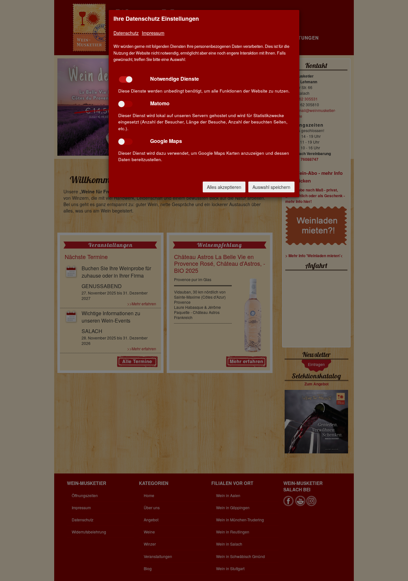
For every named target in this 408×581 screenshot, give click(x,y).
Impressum (153, 33)
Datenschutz (126, 33)
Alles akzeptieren (224, 187)
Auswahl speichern (271, 187)
